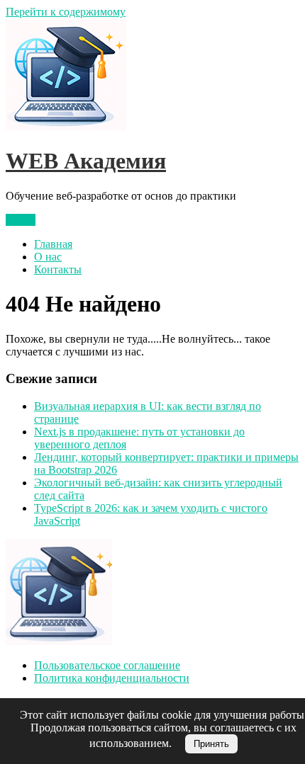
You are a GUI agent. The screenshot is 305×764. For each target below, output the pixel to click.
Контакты (58, 269)
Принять (211, 744)
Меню (20, 220)
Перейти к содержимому (66, 12)
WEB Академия (86, 160)
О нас (48, 257)
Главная (53, 244)
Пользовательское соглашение (107, 665)
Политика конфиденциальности (111, 678)
